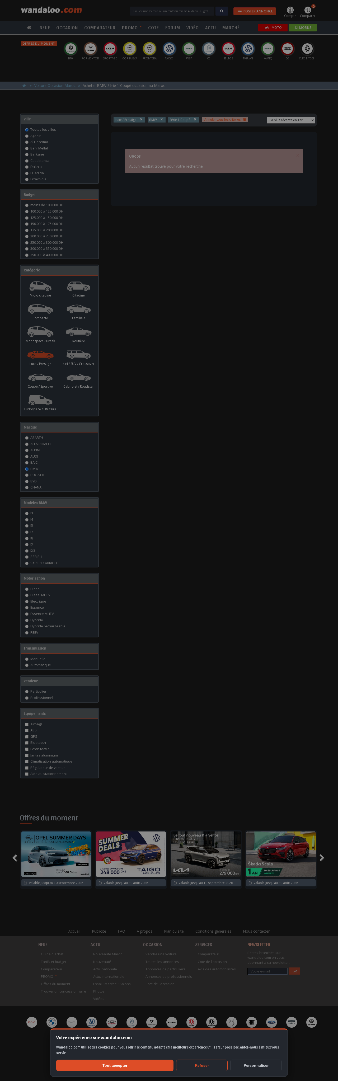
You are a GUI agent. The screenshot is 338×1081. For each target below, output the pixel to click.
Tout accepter (114, 1065)
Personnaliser (256, 1065)
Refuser (202, 1065)
